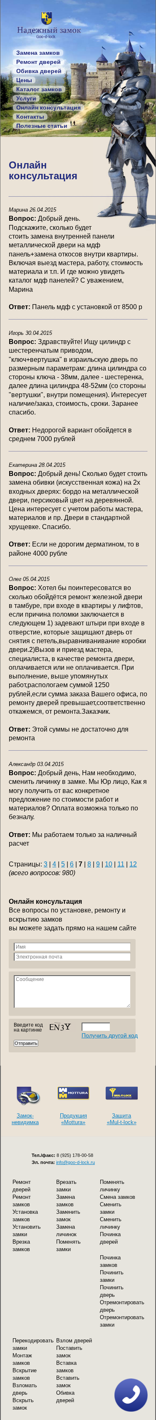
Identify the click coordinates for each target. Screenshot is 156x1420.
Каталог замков (39, 89)
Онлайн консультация (48, 107)
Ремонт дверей (38, 62)
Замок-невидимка (25, 1119)
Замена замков (38, 52)
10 (108, 864)
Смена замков (117, 1197)
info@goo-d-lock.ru (75, 1162)
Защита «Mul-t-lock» (121, 1119)
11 (120, 864)
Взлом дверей (74, 1340)
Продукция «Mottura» (73, 1119)
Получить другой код (110, 1035)
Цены (24, 80)
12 (133, 864)
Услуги (26, 98)
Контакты (30, 116)
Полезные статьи (41, 125)
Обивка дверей (39, 71)
